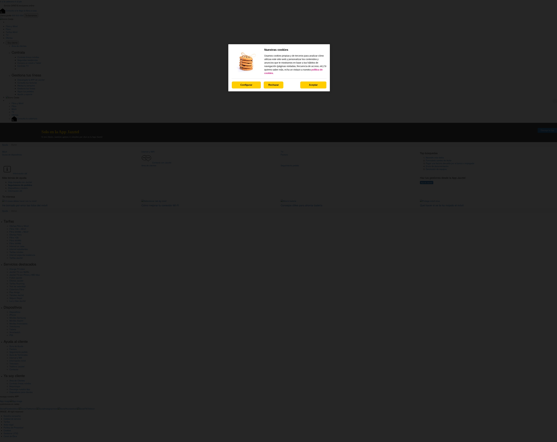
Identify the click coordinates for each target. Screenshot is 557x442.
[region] (279, 67)
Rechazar (273, 85)
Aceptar (313, 85)
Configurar (246, 85)
